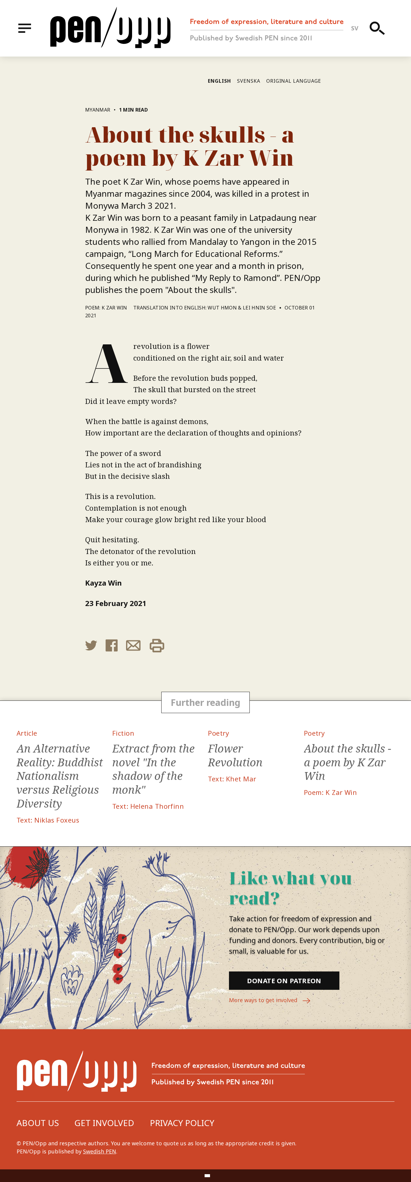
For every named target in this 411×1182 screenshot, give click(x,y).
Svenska (248, 81)
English (219, 81)
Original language (293, 81)
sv (355, 28)
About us (38, 1122)
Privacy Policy (182, 1122)
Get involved (104, 1122)
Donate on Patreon (284, 980)
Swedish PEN (99, 1151)
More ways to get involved (264, 1000)
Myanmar (97, 109)
